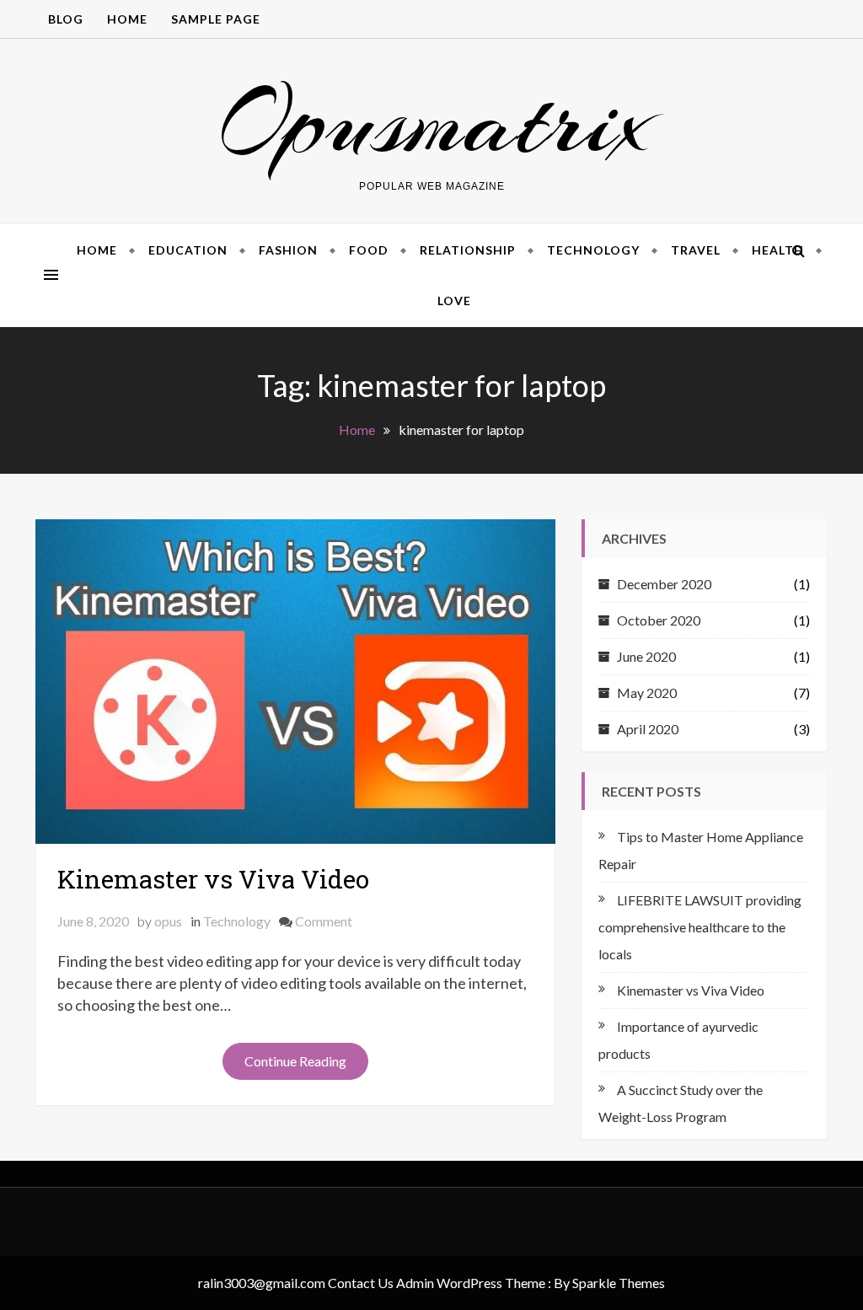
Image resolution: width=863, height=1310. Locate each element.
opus (168, 921)
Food (369, 250)
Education (188, 250)
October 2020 (658, 620)
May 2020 (647, 693)
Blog (65, 19)
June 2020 (646, 656)
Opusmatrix (431, 121)
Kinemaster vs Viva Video (213, 879)
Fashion (288, 250)
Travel (696, 250)
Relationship (468, 250)
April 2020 (647, 729)
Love (454, 300)
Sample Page (215, 19)
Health (778, 250)
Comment (323, 921)
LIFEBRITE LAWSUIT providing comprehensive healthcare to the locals (699, 927)
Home (127, 19)
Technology (593, 250)
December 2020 (664, 584)
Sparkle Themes (618, 1283)
